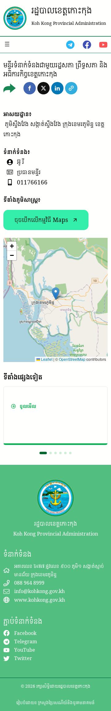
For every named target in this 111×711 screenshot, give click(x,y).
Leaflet (46, 359)
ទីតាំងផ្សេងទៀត (22, 377)
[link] (55, 416)
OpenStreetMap (72, 359)
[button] (29, 88)
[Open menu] (7, 44)
